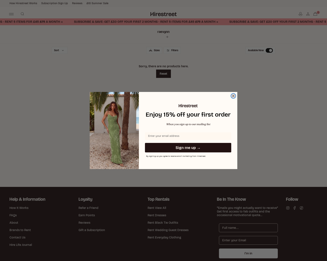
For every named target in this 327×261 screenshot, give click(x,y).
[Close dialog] (233, 95)
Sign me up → (188, 147)
